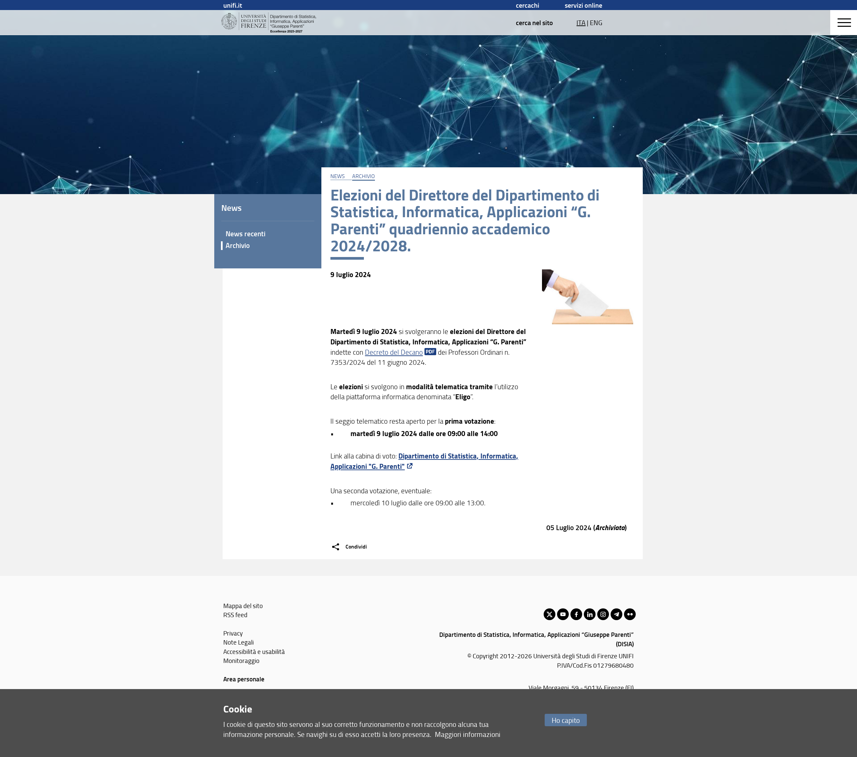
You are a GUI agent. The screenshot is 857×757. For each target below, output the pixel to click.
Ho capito (566, 720)
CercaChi (527, 5)
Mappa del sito (243, 605)
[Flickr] (630, 614)
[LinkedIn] (590, 614)
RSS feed (235, 614)
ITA (581, 22)
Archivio (363, 176)
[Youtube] (563, 614)
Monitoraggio (241, 660)
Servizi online (583, 5)
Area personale (243, 678)
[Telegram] (616, 614)
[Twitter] (549, 614)
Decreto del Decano (394, 352)
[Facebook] (576, 614)
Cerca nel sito (534, 22)
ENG (596, 22)
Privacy (233, 633)
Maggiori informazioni (467, 734)
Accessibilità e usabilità (254, 651)
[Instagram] (603, 614)
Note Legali (238, 642)
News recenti (245, 234)
